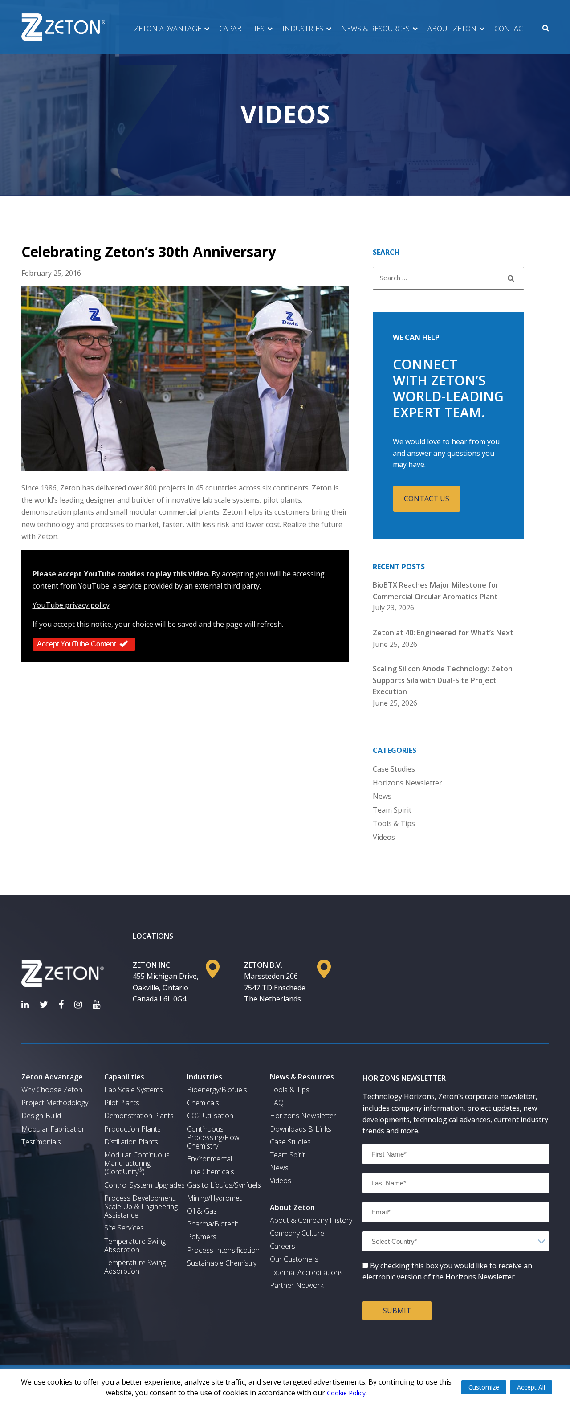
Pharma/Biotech (213, 1224)
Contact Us (426, 498)
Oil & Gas (202, 1211)
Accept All (531, 1387)
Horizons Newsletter (407, 783)
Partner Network (296, 1285)
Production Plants (132, 1129)
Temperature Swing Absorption (135, 1245)
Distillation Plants (131, 1142)
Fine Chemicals (210, 1172)
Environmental (209, 1159)
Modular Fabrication (53, 1129)
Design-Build (41, 1116)
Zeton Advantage (167, 28)
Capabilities (242, 28)
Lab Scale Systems (133, 1090)
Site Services (124, 1228)
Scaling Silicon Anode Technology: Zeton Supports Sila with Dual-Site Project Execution (443, 680)
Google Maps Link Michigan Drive (213, 969)
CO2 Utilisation (210, 1116)
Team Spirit (392, 810)
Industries (302, 28)
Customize (483, 1387)
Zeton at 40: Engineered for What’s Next (443, 633)
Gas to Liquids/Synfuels (224, 1185)
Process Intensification (223, 1250)
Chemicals (203, 1103)
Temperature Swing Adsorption (135, 1267)
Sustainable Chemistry (221, 1263)
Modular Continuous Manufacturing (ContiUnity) (137, 1164)
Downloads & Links (300, 1129)
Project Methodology (54, 1103)
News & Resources (375, 28)
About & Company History (311, 1220)
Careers (282, 1246)
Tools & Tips (394, 823)
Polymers (201, 1237)
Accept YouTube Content (76, 644)
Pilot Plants (121, 1103)
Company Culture (297, 1233)
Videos (384, 837)
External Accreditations (306, 1272)
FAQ (277, 1103)
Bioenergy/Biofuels (217, 1090)
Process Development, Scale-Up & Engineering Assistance (141, 1207)
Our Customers (294, 1259)
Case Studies (394, 769)
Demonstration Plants (139, 1116)
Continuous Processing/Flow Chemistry (213, 1138)
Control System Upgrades (144, 1185)
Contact (510, 28)
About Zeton (452, 28)
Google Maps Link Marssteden (324, 969)
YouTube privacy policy (71, 605)
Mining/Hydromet (214, 1198)
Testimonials (41, 1142)
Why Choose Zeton (51, 1090)
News (382, 796)
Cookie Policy (346, 1393)
